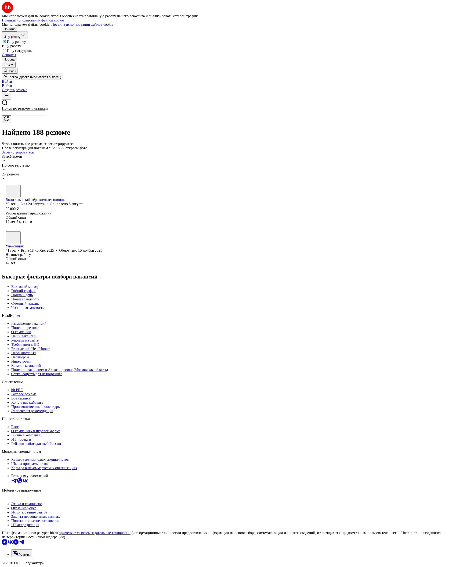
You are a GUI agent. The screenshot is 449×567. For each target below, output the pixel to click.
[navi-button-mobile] (6, 96)
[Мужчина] (13, 191)
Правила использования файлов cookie (82, 24)
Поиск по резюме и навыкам (25, 108)
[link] (10, 71)
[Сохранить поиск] (6, 119)
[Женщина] (13, 237)
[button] (7, 81)
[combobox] (23, 113)
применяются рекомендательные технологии (94, 533)
